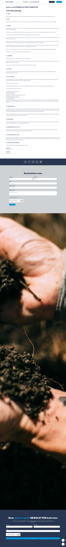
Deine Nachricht (12, 190)
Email (10, 181)
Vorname (10, 177)
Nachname (35, 177)
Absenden (12, 204)
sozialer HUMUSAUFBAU (34, 2)
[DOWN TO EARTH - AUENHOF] (63, 544)
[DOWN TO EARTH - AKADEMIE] (63, 540)
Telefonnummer (12, 185)
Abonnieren (33, 538)
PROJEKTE (25, 2)
